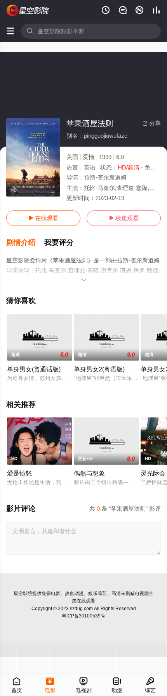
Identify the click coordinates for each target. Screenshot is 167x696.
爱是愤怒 (19, 473)
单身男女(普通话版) (34, 369)
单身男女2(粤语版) (99, 369)
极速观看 (124, 218)
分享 (152, 123)
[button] (25, 242)
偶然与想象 (89, 473)
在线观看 (43, 218)
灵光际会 (153, 473)
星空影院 (23, 593)
